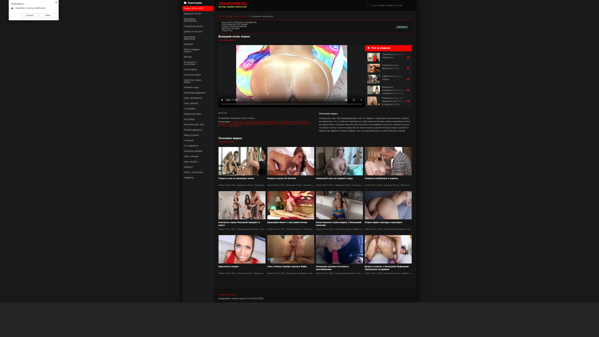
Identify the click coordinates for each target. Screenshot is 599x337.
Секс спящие (191, 156)
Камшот (188, 167)
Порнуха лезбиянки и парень (381, 178)
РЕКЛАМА (402, 27)
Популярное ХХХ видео (235, 24)
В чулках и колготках (190, 63)
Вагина (188, 57)
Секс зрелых (191, 103)
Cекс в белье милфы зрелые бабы (287, 267)
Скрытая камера (193, 151)
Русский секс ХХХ (194, 125)
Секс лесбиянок (193, 98)
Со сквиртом (191, 146)
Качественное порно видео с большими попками (338, 224)
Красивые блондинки (190, 20)
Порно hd (227, 31)
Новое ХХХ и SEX (193, 8)
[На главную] (237, 5)
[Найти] (368, 5)
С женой (189, 141)
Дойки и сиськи (193, 32)
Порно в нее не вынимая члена (236, 178)
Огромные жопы (193, 26)
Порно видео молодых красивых (383, 222)
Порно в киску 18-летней (281, 178)
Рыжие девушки (193, 130)
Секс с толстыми (193, 172)
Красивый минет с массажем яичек (287, 222)
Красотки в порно (228, 267)
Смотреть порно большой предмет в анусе (239, 224)
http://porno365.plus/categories (239, 22)
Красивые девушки (194, 93)
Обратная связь (227, 295)
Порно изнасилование (234, 26)
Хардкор (189, 178)
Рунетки (188, 44)
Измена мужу (191, 87)
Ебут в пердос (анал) (192, 51)
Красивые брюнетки (189, 38)
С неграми (189, 109)
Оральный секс (192, 114)
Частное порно (192, 75)
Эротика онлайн (231, 28)
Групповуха (190, 70)
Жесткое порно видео (193, 81)
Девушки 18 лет (192, 14)
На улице (189, 119)
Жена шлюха (191, 135)
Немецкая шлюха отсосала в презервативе (332, 268)
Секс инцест (191, 162)
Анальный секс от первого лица (334, 178)
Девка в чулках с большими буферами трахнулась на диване (387, 268)
